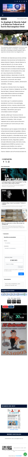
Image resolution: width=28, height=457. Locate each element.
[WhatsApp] (17, 1)
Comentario (6, 246)
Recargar (21, 266)
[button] (15, 1)
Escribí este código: (8, 257)
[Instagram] (24, 1)
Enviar (21, 274)
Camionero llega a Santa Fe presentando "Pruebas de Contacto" (14, 203)
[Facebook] (22, 1)
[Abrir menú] (2, 15)
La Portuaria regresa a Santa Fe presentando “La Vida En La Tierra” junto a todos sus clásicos (14, 182)
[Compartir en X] (6, 162)
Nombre (5, 240)
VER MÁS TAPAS (14, 429)
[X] (19, 1)
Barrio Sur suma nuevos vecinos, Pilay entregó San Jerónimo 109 (13, 223)
